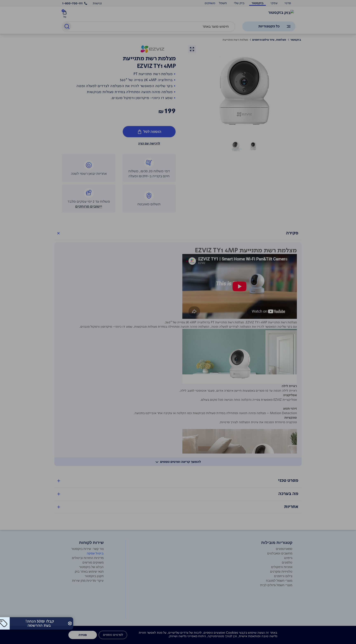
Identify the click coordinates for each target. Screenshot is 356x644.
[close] (73, 623)
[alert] (210, 3)
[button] (73, 623)
